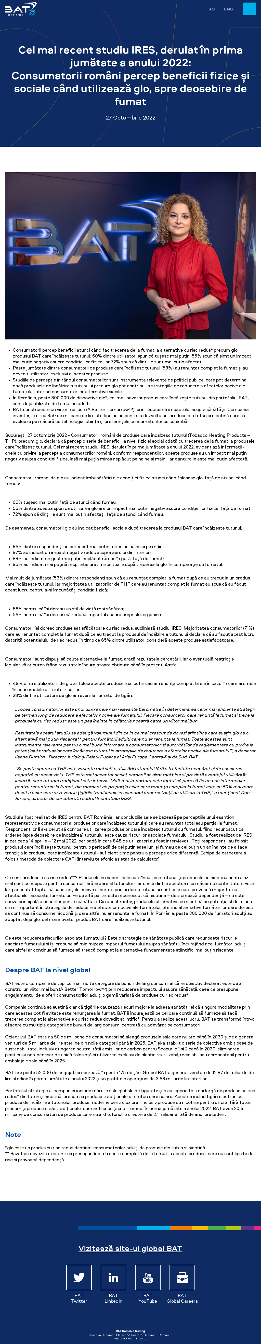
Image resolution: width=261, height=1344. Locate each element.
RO (211, 9)
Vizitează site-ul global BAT (130, 1248)
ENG (228, 9)
